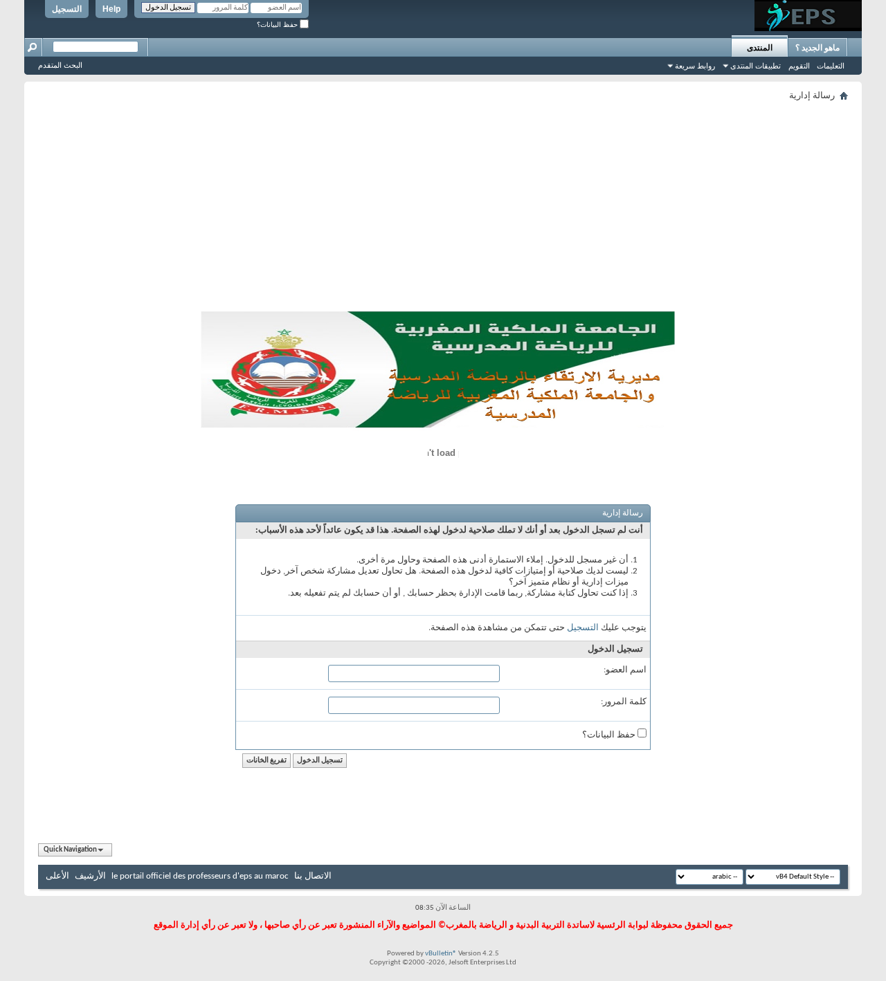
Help (111, 9)
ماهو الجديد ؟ (817, 48)
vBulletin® (441, 953)
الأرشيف (90, 876)
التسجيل (67, 9)
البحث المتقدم (60, 65)
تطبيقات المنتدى (755, 66)
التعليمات (830, 66)
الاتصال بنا (313, 876)
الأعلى (57, 876)
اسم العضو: (625, 670)
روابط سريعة (695, 66)
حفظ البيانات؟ (278, 24)
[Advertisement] (443, 209)
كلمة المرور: (624, 701)
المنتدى (759, 48)
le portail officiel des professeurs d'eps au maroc (200, 876)
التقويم (799, 66)
